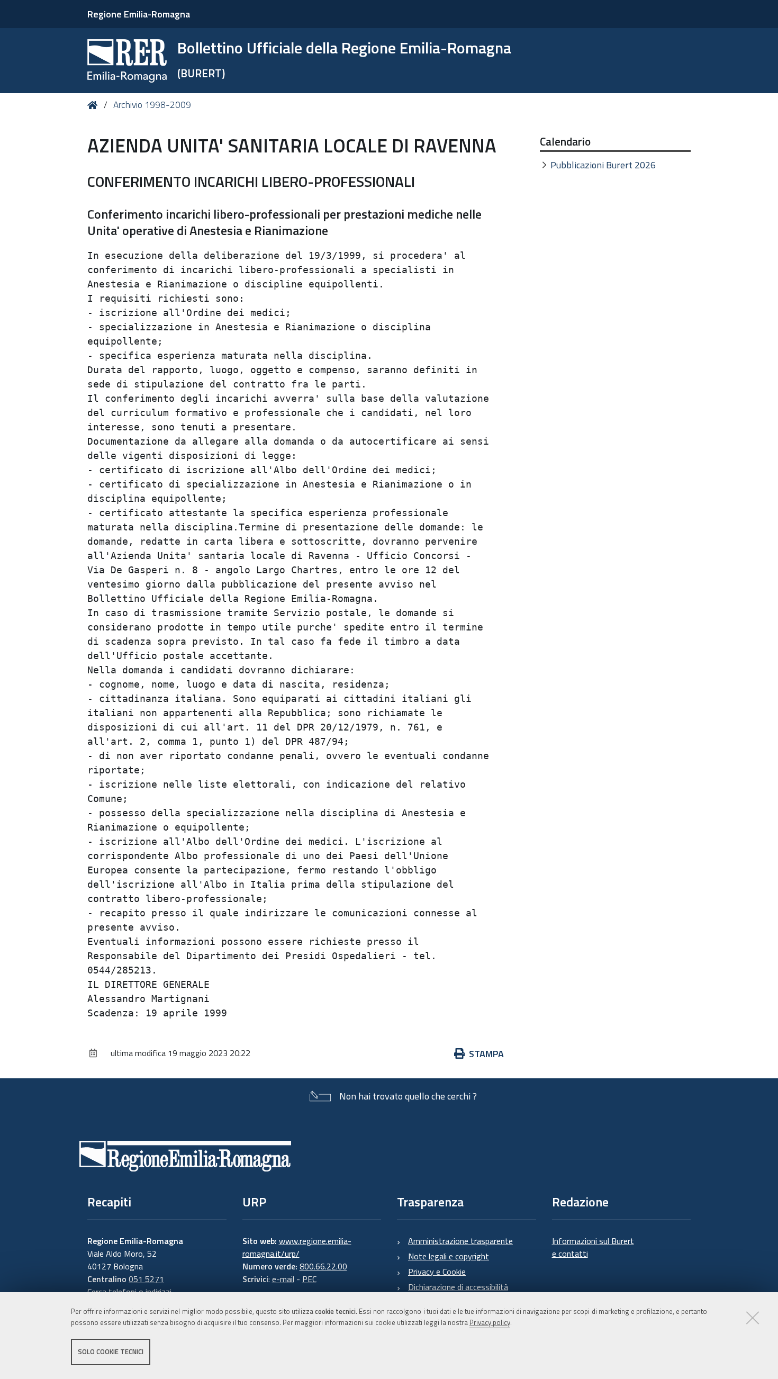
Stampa (486, 1054)
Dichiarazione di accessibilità (458, 1287)
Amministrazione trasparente (460, 1240)
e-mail (283, 1279)
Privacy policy (489, 1322)
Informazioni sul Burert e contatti (593, 1247)
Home (94, 105)
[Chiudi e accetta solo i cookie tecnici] (752, 1317)
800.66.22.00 (323, 1266)
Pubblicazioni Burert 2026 (603, 165)
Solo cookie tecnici (110, 1351)
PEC (309, 1279)
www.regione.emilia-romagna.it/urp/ (296, 1247)
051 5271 (146, 1279)
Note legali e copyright (448, 1256)
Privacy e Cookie (437, 1271)
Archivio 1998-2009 (152, 105)
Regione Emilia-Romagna (138, 14)
